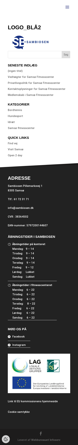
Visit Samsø (15, 149)
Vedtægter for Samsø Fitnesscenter (31, 77)
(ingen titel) (15, 71)
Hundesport (15, 116)
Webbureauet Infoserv (45, 440)
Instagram (19, 345)
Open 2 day (15, 155)
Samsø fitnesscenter (21, 128)
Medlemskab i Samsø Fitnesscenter (31, 95)
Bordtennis (15, 110)
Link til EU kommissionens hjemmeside (33, 401)
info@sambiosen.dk (21, 208)
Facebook (18, 336)
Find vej (12, 143)
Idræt (11, 122)
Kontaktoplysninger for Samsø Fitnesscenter (36, 89)
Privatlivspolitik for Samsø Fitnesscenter (34, 83)
